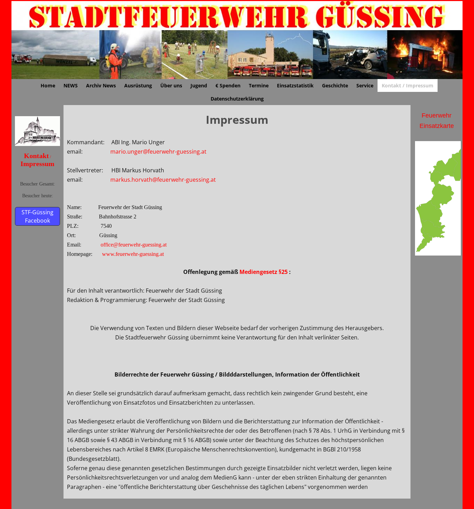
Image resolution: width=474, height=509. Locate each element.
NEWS (71, 85)
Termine (259, 85)
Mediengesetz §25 (263, 272)
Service (364, 85)
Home (48, 85)
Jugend (199, 85)
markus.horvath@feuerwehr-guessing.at (163, 179)
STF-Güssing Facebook (37, 216)
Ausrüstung (138, 85)
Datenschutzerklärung (237, 98)
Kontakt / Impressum (407, 85)
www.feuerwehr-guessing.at (133, 254)
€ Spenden (227, 85)
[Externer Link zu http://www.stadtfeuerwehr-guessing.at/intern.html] (37, 144)
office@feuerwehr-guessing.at (134, 245)
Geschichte (335, 85)
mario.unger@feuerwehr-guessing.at (158, 151)
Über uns (171, 85)
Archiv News (101, 85)
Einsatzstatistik (295, 85)
